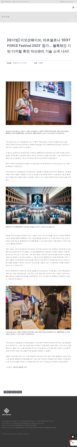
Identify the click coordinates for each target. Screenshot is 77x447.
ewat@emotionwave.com (22, 1)
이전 (14, 392)
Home (67, 20)
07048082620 (7, 1)
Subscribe (65, 1)
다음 (19, 392)
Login (71, 1)
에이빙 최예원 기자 (20, 367)
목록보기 (8, 392)
